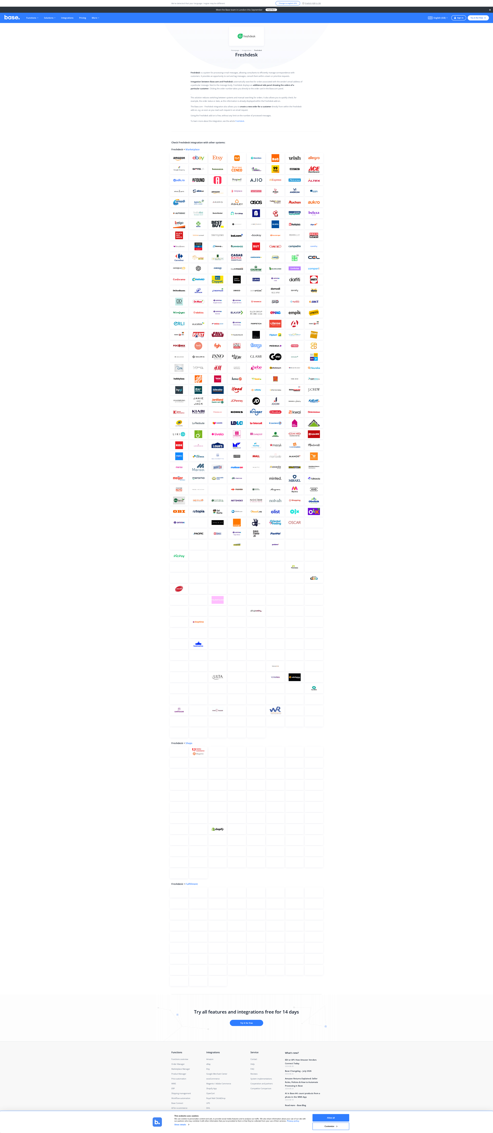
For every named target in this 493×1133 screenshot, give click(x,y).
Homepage (235, 50)
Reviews (254, 1073)
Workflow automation (180, 1098)
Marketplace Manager (180, 1069)
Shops (189, 743)
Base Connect (177, 1103)
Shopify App (211, 1088)
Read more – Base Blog (295, 1105)
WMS (173, 1083)
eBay (208, 1064)
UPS (208, 1103)
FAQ (252, 1069)
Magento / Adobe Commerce (218, 1083)
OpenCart (210, 1093)
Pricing (82, 17)
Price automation (178, 1078)
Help (252, 1064)
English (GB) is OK (313, 3)
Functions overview (179, 1059)
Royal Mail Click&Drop (215, 1098)
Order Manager (177, 1064)
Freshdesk (239, 121)
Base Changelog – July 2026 (298, 1071)
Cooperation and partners (261, 1083)
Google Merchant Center (216, 1073)
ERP (173, 1088)
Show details (180, 1124)
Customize (329, 1126)
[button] (437, 18)
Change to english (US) (288, 3)
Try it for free (477, 18)
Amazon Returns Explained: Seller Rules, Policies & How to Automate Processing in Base (301, 1082)
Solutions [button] (49, 17)
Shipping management (181, 1093)
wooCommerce (213, 1078)
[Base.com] (12, 18)
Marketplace (193, 149)
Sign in (460, 18)
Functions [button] (31, 17)
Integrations (67, 17)
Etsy (208, 1069)
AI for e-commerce (179, 1108)
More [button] (94, 17)
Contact (253, 1059)
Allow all (331, 1118)
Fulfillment (192, 883)
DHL (208, 1108)
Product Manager (178, 1073)
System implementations (261, 1078)
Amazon (209, 1059)
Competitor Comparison (260, 1088)
